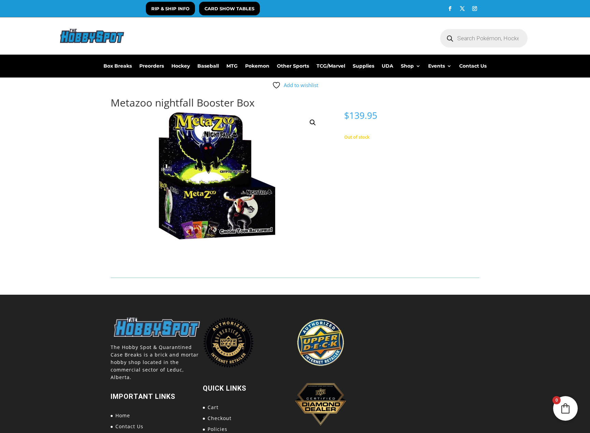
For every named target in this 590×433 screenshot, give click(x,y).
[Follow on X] (462, 8)
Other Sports (293, 66)
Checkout (219, 418)
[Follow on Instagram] (474, 8)
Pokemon (257, 66)
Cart (213, 407)
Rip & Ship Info (170, 8)
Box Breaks (117, 66)
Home (122, 415)
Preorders (151, 66)
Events (436, 66)
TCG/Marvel (331, 66)
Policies (217, 429)
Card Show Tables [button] (229, 8)
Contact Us (473, 66)
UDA (387, 66)
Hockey (180, 66)
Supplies (363, 66)
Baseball (208, 66)
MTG (232, 66)
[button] (313, 122)
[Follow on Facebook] (450, 8)
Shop (407, 66)
